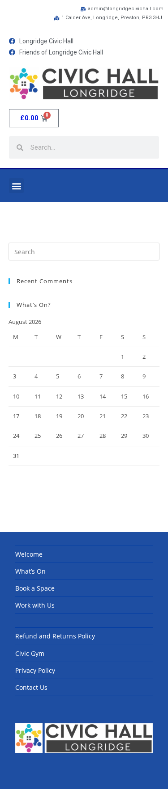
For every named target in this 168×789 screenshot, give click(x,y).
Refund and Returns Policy (55, 636)
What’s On (30, 571)
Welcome (29, 554)
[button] (16, 185)
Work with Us (35, 605)
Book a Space (35, 588)
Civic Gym (29, 653)
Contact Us (31, 687)
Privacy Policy (35, 670)
